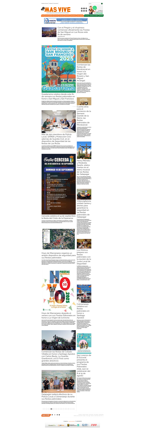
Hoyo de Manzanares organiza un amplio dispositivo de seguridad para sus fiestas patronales (59, 255)
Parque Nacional (80, 15)
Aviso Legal (88, 415)
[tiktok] (82, 11)
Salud (52, 15)
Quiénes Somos (44, 3)
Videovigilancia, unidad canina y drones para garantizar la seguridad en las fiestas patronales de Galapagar (84, 209)
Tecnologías (61, 15)
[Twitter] (84, 8)
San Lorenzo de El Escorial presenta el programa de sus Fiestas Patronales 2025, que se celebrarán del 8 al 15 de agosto (84, 365)
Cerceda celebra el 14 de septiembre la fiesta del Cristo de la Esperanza (59, 217)
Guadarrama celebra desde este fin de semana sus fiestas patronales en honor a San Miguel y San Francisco (58, 96)
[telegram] (86, 11)
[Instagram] (86, 8)
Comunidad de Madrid (94, 15)
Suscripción (96, 414)
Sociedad (47, 15)
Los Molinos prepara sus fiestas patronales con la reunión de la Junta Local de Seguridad (84, 257)
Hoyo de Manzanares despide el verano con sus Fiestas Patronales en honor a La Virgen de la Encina (59, 315)
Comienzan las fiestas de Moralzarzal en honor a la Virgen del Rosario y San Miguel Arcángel (83, 73)
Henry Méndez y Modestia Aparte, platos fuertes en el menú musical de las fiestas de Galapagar (83, 167)
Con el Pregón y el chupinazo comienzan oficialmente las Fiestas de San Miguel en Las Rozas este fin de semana (74, 31)
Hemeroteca (101, 414)
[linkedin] (84, 11)
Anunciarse (55, 3)
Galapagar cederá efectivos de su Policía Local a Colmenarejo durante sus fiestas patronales (58, 396)
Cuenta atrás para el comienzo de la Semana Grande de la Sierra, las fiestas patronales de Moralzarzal (84, 116)
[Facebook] (82, 8)
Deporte (42, 15)
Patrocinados (73, 15)
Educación (56, 15)
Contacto (51, 3)
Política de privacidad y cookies (80, 415)
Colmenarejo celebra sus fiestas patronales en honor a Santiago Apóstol (83, 311)
